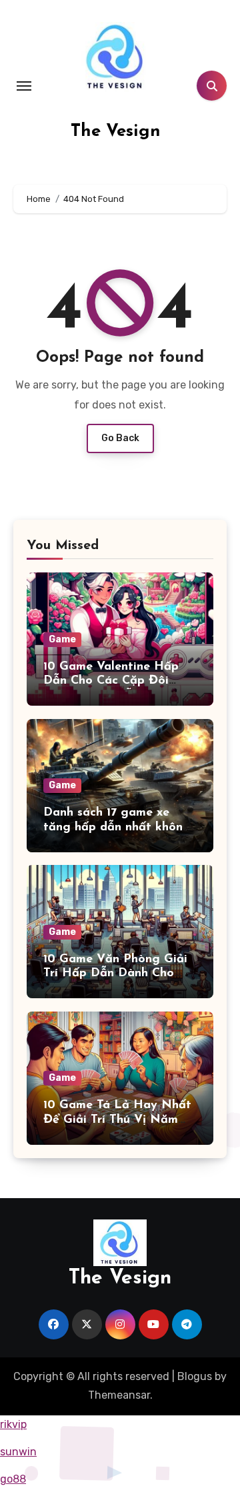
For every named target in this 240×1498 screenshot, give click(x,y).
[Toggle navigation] (24, 86)
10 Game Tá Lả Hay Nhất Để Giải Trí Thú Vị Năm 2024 (117, 1120)
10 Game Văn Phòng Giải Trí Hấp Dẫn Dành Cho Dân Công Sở (115, 974)
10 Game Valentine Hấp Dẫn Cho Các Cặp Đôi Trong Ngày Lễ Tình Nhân (119, 681)
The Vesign (116, 132)
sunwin (18, 1451)
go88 (13, 1479)
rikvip (13, 1424)
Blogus (194, 1376)
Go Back (120, 438)
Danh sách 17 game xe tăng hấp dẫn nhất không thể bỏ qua (117, 827)
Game (62, 639)
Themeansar (119, 1395)
